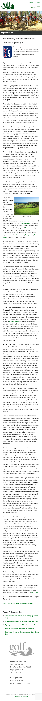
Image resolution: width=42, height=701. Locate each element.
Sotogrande (29, 235)
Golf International (8, 5)
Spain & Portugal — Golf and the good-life (19, 628)
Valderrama (25, 223)
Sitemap (25, 697)
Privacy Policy (18, 697)
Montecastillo (14, 322)
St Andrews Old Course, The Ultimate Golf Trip (21, 621)
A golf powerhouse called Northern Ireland (20, 625)
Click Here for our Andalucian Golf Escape (18, 603)
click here (34, 592)
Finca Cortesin (30, 228)
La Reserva (20, 235)
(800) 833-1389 (34, 3)
